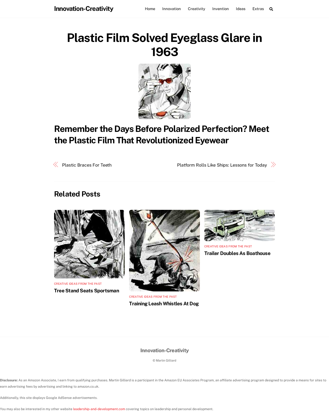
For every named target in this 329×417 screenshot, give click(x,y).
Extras (258, 8)
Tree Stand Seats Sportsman (86, 291)
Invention (220, 8)
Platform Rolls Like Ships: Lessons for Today (222, 165)
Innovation (171, 8)
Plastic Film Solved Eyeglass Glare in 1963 (164, 45)
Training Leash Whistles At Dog (164, 303)
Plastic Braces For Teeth (87, 165)
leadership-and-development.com (99, 409)
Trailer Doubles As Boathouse (237, 253)
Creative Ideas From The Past (78, 283)
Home (150, 8)
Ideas (240, 8)
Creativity (196, 8)
